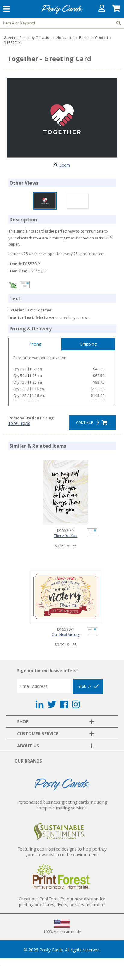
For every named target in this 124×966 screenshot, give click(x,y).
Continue (85, 422)
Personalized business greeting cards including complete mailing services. (62, 805)
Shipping (88, 344)
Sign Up (86, 686)
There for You (65, 535)
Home (62, 13)
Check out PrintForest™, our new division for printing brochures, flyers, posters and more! (62, 901)
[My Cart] (116, 9)
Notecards (65, 37)
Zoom (64, 165)
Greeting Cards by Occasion (27, 37)
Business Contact (93, 37)
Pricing (35, 344)
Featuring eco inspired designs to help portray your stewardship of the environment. (62, 851)
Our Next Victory (66, 634)
